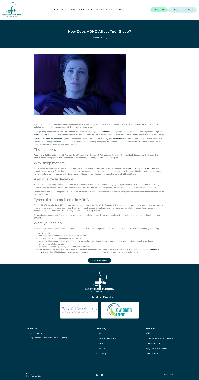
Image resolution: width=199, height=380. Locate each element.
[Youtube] (102, 375)
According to (39, 155)
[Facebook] (97, 375)
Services (73, 10)
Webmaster (168, 374)
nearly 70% (95, 158)
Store (82, 10)
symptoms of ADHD (42, 134)
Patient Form (106, 10)
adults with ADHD (120, 139)
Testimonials (121, 10)
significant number (100, 132)
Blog (131, 10)
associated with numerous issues (141, 168)
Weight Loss (92, 10)
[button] (182, 10)
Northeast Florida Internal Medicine (50, 139)
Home (56, 10)
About (63, 10)
